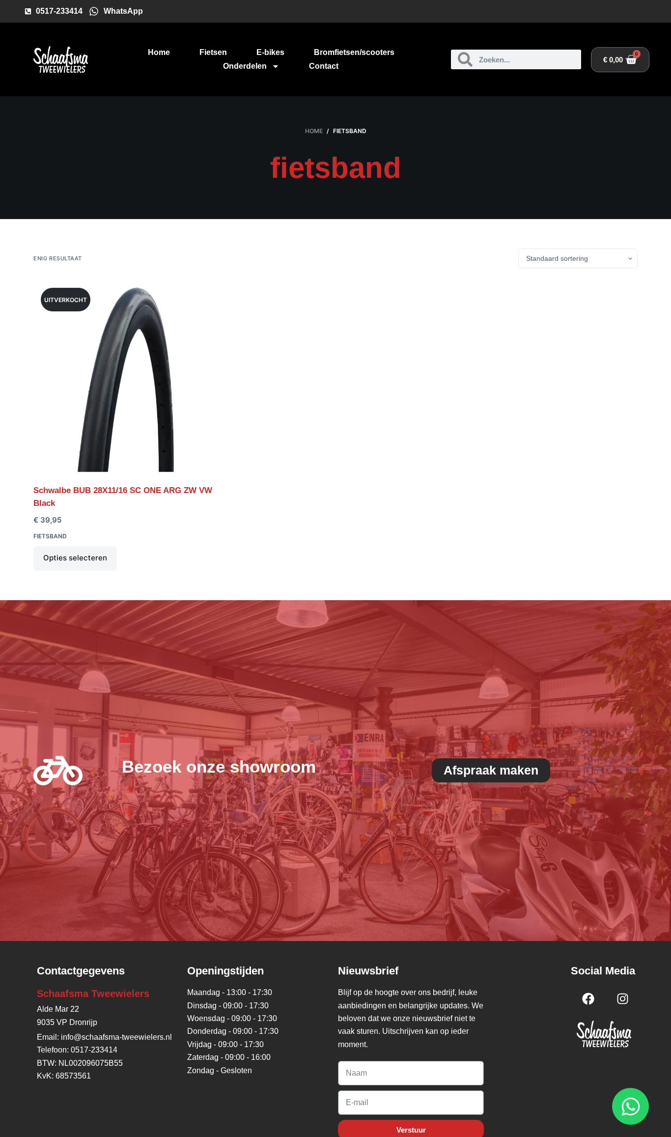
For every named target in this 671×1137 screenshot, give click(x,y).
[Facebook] (588, 998)
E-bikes (270, 52)
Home (159, 52)
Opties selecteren (75, 557)
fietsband (50, 536)
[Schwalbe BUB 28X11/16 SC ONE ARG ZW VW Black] (129, 376)
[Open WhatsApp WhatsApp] (630, 1106)
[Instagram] (623, 998)
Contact (323, 66)
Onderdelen (245, 66)
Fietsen (213, 52)
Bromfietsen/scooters (354, 52)
